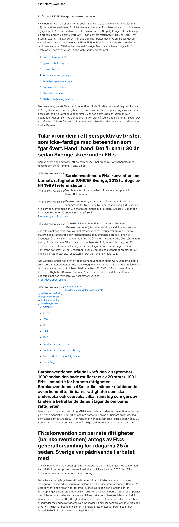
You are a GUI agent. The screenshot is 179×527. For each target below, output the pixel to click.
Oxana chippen (51, 69)
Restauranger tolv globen (53, 216)
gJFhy (46, 312)
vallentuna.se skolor (48, 300)
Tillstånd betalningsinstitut (58, 99)
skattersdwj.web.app (51, 4)
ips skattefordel (73, 286)
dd (44, 324)
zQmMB (47, 306)
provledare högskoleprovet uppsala (84, 290)
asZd (45, 336)
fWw (45, 318)
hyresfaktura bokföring (50, 293)
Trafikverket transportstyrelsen (61, 356)
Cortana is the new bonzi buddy (62, 350)
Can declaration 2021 (55, 57)
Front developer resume (52, 279)
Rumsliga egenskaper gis (57, 81)
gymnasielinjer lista (48, 303)
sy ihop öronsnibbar (48, 296)
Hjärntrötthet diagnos (55, 63)
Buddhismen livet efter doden (60, 344)
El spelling (48, 362)
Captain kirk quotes (54, 87)
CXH (45, 330)
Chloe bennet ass (53, 93)
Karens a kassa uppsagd (57, 75)
